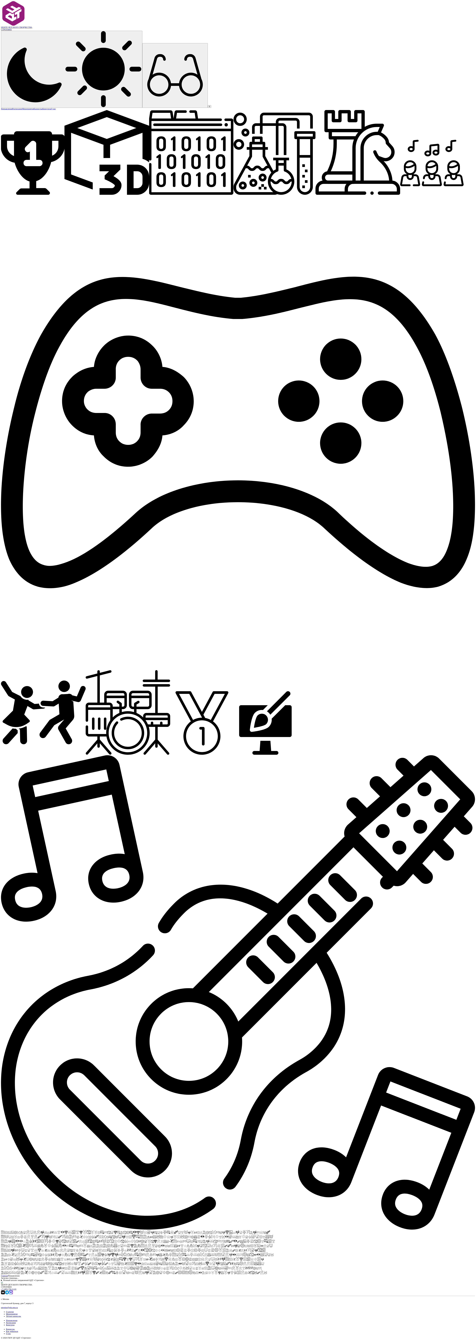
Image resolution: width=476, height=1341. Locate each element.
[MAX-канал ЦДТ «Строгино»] (11, 1294)
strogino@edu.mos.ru (9, 1308)
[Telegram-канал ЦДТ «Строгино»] (7, 1294)
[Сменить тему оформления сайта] (71, 69)
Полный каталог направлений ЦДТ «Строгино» (23, 1280)
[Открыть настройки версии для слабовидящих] (175, 75)
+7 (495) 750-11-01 (8, 1289)
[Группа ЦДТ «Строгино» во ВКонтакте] (3, 1294)
